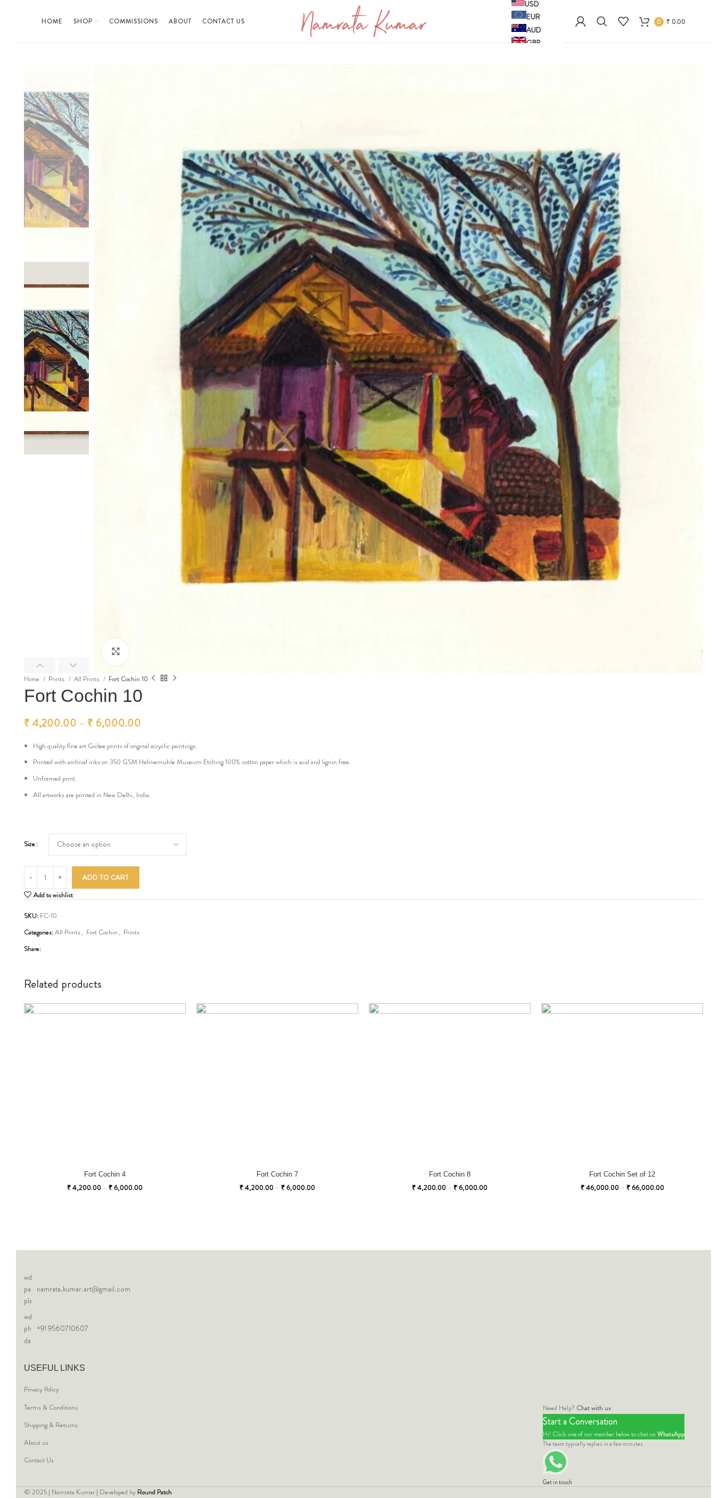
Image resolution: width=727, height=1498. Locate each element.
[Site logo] (364, 20)
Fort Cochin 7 (277, 1174)
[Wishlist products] (623, 21)
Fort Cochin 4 (105, 1174)
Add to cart (105, 877)
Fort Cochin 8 (449, 1174)
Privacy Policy (41, 1389)
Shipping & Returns (51, 1425)
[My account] (580, 21)
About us (36, 1442)
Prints (57, 679)
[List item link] (363, 1289)
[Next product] (174, 678)
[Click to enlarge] (115, 652)
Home (32, 679)
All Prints (87, 679)
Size (29, 844)
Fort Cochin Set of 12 (622, 1174)
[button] (39, 665)
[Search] (602, 21)
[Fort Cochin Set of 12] (622, 1084)
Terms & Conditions (51, 1407)
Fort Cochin (102, 932)
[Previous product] (153, 678)
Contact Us (39, 1460)
